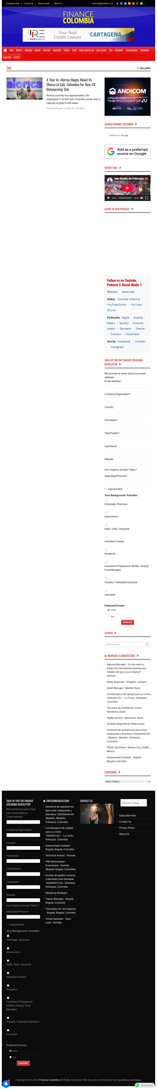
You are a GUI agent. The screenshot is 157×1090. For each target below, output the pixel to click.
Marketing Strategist (56, 893)
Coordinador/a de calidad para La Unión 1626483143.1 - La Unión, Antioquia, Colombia (129, 697)
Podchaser (133, 334)
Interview (144, 50)
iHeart (111, 323)
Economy (119, 50)
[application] (128, 188)
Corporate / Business (116, 504)
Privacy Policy (44, 3)
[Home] (5, 50)
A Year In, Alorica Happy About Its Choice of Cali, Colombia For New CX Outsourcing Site (70, 84)
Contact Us (28, 3)
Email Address (113, 381)
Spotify (124, 323)
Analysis (7, 57)
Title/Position (112, 433)
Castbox (116, 334)
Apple (125, 317)
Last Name (111, 446)
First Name (111, 420)
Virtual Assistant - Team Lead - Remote (58, 920)
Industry (57, 50)
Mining (37, 50)
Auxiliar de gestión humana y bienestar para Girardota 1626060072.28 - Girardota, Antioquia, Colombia (60, 880)
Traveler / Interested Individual (121, 582)
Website (112, 291)
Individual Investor (114, 541)
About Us (58, 3)
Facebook (124, 341)
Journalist (110, 594)
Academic (110, 553)
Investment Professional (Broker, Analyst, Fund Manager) (127, 568)
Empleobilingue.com (57, 801)
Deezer (140, 328)
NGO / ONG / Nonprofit (117, 529)
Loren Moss (80, 108)
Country (109, 407)
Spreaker (125, 328)
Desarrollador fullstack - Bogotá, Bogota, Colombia (124, 759)
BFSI (11, 50)
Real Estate (101, 50)
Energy (19, 50)
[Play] (108, 197)
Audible (138, 317)
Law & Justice (132, 50)
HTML (113, 610)
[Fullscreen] (146, 197)
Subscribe (128, 291)
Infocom (28, 50)
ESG (110, 50)
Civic (74, 50)
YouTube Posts (116, 304)
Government (111, 516)
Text (112, 616)
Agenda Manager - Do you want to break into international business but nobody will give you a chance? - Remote (126, 670)
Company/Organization (118, 394)
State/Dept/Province (116, 476)
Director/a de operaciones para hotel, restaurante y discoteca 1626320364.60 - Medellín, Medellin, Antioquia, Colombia (128, 735)
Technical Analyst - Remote (60, 855)
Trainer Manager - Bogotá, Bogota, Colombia (60, 900)
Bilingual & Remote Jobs (121, 656)
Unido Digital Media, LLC (102, 3)
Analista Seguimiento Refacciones (125, 723)
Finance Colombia (49, 1080)
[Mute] (141, 197)
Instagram (117, 347)
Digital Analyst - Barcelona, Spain (125, 717)
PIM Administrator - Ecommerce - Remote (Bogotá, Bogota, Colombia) (61, 865)
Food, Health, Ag (86, 50)
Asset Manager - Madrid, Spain (123, 688)
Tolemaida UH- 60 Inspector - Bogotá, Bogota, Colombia (61, 910)
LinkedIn (140, 341)
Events (17, 57)
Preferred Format (114, 605)
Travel (67, 50)
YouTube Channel (128, 299)
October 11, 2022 (63, 108)
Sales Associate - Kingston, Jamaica (127, 682)
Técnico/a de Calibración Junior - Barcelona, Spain (125, 709)
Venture (46, 50)
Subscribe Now (12, 3)
